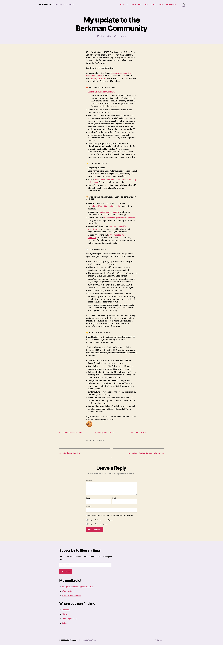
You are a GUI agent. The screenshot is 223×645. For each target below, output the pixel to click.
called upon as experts (109, 212)
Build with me (171, 4)
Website (88, 507)
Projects (153, 4)
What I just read (68, 591)
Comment (89, 481)
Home (122, 4)
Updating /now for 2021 (105, 433)
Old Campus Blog (69, 619)
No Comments (121, 36)
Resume (145, 4)
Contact (161, 4)
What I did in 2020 (139, 433)
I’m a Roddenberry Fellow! (70, 433)
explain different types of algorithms (106, 206)
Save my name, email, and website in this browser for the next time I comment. (111, 515)
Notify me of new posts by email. (98, 524)
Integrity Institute (97, 78)
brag (96, 440)
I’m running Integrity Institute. (101, 92)
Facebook (66, 610)
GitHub (65, 614)
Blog (127, 4)
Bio (139, 4)
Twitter (65, 623)
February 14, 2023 (105, 36)
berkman (91, 440)
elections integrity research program (120, 218)
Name (88, 498)
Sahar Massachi (45, 4)
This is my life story (118, 73)
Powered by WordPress (87, 640)
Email (114, 498)
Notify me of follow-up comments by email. (101, 520)
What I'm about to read (71, 596)
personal (101, 440)
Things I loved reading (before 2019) (77, 587)
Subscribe (65, 571)
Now (132, 4)
